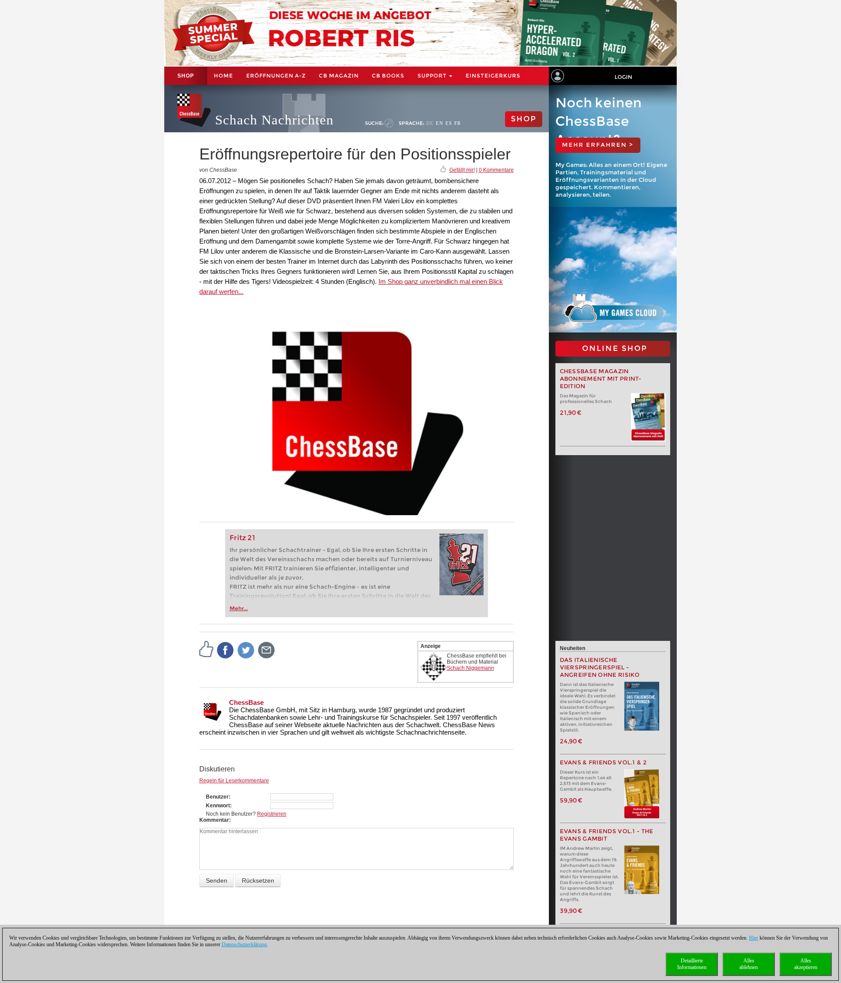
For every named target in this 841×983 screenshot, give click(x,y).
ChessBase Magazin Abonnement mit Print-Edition (601, 379)
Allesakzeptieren (805, 964)
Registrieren (271, 814)
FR (457, 123)
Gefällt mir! (462, 170)
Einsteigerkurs (493, 75)
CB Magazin (339, 75)
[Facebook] (225, 650)
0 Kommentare (496, 170)
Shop (185, 76)
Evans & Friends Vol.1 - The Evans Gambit (607, 834)
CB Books (388, 75)
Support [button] (432, 75)
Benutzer (217, 797)
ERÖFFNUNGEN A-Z (276, 75)
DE (430, 123)
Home (223, 75)
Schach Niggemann (470, 668)
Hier (753, 938)
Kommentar (214, 820)
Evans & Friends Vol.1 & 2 (603, 762)
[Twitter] (246, 650)
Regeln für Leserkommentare (234, 781)
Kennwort (218, 806)
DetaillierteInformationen (692, 964)
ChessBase (246, 702)
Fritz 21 (242, 538)
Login (623, 77)
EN (439, 123)
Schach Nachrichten (274, 119)
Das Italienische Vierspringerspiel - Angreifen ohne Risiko (600, 667)
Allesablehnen (748, 964)
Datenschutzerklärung (244, 944)
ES (448, 123)
